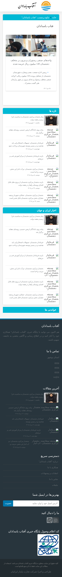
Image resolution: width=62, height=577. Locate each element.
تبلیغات (55, 485)
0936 (57, 363)
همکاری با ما (52, 467)
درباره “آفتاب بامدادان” (48, 461)
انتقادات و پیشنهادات (49, 473)
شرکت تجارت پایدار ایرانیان (24, 571)
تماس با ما (53, 479)
